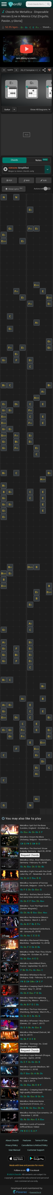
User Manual (14, 1150)
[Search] (48, 4)
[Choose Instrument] (14, 109)
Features (27, 1140)
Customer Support (35, 1150)
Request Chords (30, 855)
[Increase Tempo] (16, 70)
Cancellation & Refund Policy (34, 1145)
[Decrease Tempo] (3, 70)
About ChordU (12, 1140)
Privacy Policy (12, 1145)
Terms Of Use (41, 1140)
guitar (7, 109)
